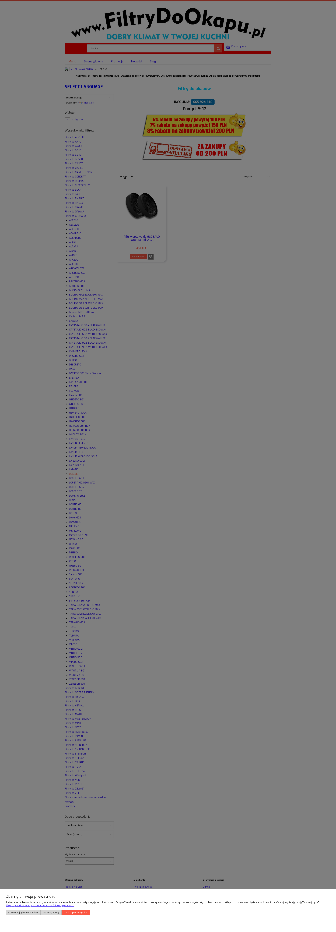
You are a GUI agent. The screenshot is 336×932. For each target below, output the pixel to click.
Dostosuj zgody (51, 912)
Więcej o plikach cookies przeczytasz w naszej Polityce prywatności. (40, 905)
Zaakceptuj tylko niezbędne (23, 912)
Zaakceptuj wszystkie (76, 912)
